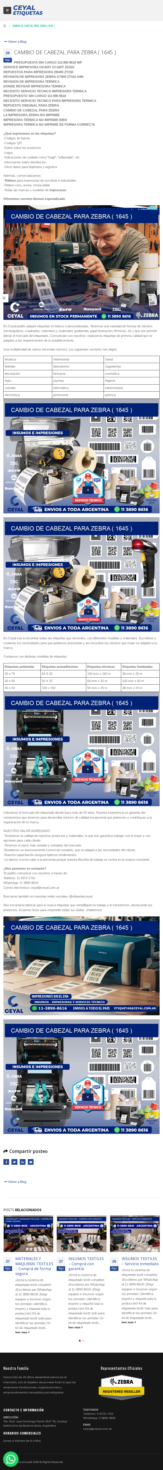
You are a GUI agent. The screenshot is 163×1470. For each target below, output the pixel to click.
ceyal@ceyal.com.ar (97, 1424)
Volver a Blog (16, 41)
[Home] (28, 10)
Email (31, 1162)
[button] (80, 1336)
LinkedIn (22, 1162)
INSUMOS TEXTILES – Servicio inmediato (86, 1261)
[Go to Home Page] (4, 25)
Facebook (6, 1162)
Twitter (14, 1162)
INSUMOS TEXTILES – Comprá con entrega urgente (139, 1263)
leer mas (21, 1327)
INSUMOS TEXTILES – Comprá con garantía (33, 1263)
